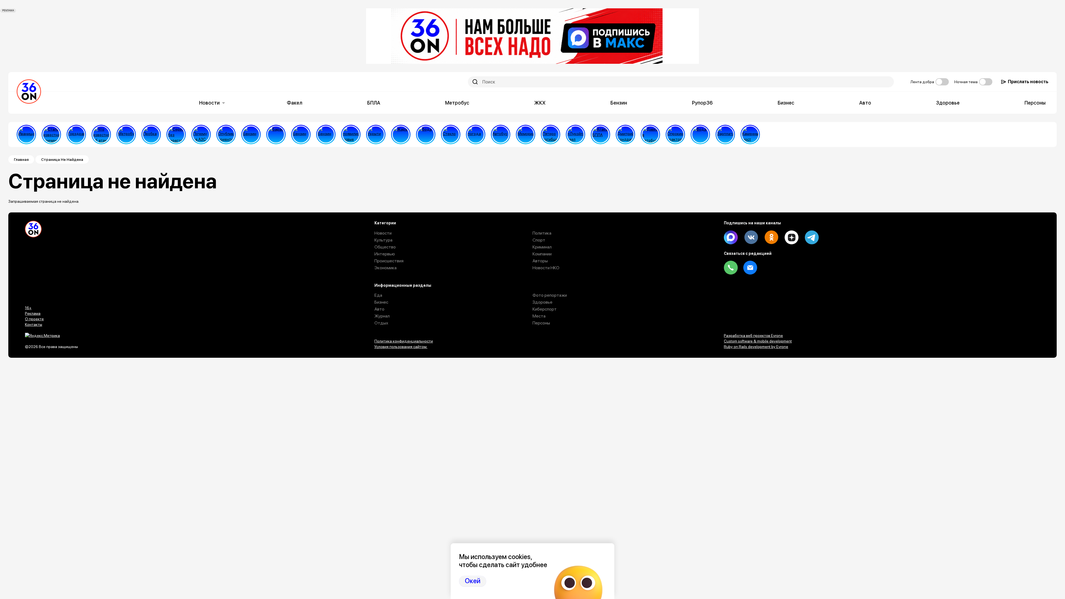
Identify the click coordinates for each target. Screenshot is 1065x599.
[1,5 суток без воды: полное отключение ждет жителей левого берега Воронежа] (425, 134)
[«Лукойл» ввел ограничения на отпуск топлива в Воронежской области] (575, 134)
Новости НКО (545, 267)
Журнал (382, 316)
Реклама (32, 313)
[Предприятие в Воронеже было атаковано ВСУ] (600, 134)
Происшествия (389, 260)
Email (750, 268)
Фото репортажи (549, 295)
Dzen (791, 237)
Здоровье (948, 103)
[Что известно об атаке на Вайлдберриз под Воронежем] (101, 134)
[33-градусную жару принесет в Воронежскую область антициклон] (475, 134)
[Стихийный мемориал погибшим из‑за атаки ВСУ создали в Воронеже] (525, 134)
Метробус (457, 103)
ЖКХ (540, 103)
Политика (541, 233)
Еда (378, 295)
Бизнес (786, 103)
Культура (383, 240)
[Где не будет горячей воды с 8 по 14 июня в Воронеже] (700, 134)
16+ (28, 308)
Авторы (540, 260)
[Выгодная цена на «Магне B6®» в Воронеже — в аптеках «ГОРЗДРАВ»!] (76, 134)
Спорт (538, 240)
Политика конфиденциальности (403, 341)
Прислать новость (1028, 81)
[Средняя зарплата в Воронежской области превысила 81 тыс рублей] (725, 134)
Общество (385, 247)
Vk (751, 237)
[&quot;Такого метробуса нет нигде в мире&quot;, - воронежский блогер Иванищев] (26, 134)
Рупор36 (702, 103)
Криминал (542, 247)
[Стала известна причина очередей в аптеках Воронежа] (51, 134)
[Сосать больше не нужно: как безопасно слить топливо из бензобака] (251, 134)
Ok (771, 237)
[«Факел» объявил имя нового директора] (625, 134)
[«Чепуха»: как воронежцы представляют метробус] (126, 134)
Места (539, 316)
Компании (542, 254)
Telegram (812, 237)
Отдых (381, 323)
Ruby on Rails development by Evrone (756, 346)
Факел (294, 103)
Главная (21, 159)
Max (731, 237)
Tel (731, 268)
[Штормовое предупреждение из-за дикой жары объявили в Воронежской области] (400, 134)
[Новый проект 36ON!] (176, 134)
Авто (865, 103)
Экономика (385, 267)
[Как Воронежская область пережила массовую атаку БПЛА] (450, 134)
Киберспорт (544, 309)
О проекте (34, 319)
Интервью (384, 254)
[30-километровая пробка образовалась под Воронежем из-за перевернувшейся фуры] (151, 134)
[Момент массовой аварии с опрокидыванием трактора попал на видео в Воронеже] (675, 134)
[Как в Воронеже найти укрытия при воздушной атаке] (376, 134)
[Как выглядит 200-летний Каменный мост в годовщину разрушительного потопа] (750, 134)
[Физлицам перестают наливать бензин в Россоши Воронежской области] (326, 134)
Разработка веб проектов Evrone (753, 335)
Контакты (33, 324)
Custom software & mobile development (758, 341)
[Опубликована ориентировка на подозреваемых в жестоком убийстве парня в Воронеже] (226, 134)
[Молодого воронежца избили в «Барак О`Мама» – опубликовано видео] (276, 134)
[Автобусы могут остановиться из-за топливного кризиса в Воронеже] (500, 134)
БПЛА (373, 103)
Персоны (1035, 103)
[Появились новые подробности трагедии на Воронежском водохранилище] (351, 134)
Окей (472, 581)
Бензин (618, 103)
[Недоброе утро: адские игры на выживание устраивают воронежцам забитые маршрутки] (650, 134)
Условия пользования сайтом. (400, 346)
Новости (209, 103)
